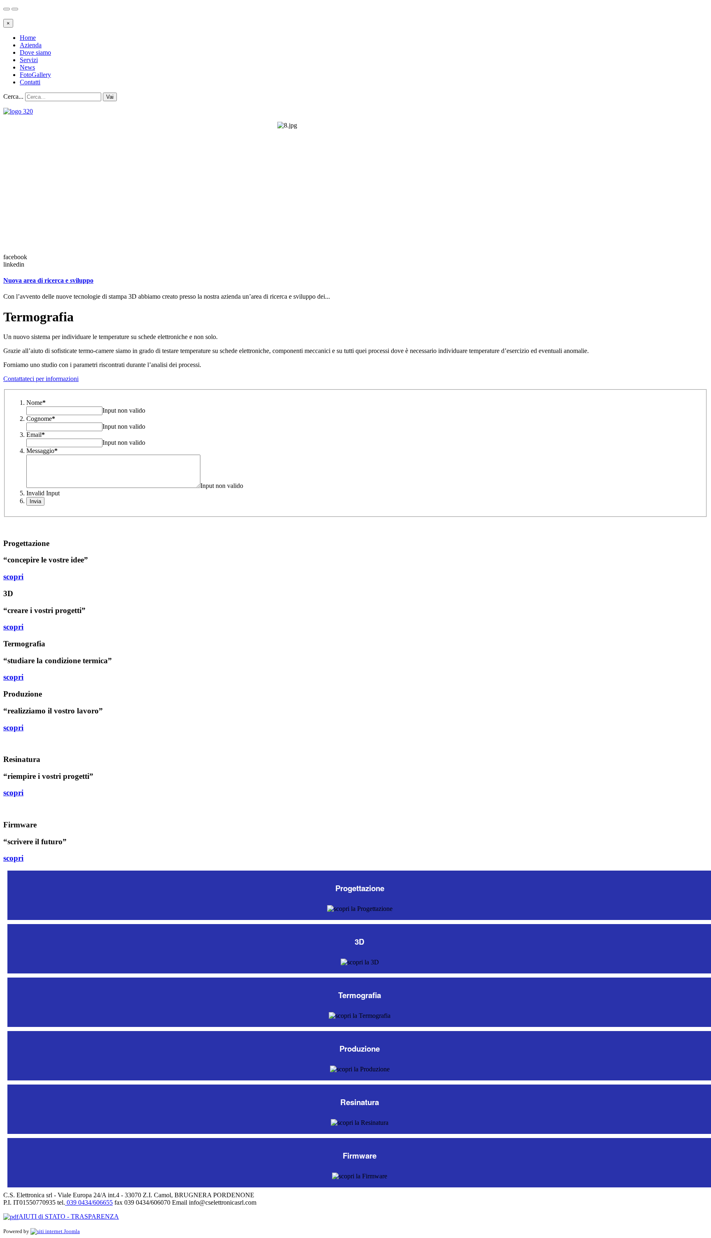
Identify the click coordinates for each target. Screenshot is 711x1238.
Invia (35, 501)
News (27, 67)
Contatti (30, 82)
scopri (13, 576)
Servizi (29, 59)
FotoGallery (35, 74)
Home (28, 37)
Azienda (31, 45)
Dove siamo (35, 52)
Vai (110, 97)
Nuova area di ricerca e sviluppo (48, 280)
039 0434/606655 (89, 1202)
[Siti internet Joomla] (55, 1231)
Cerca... (13, 96)
